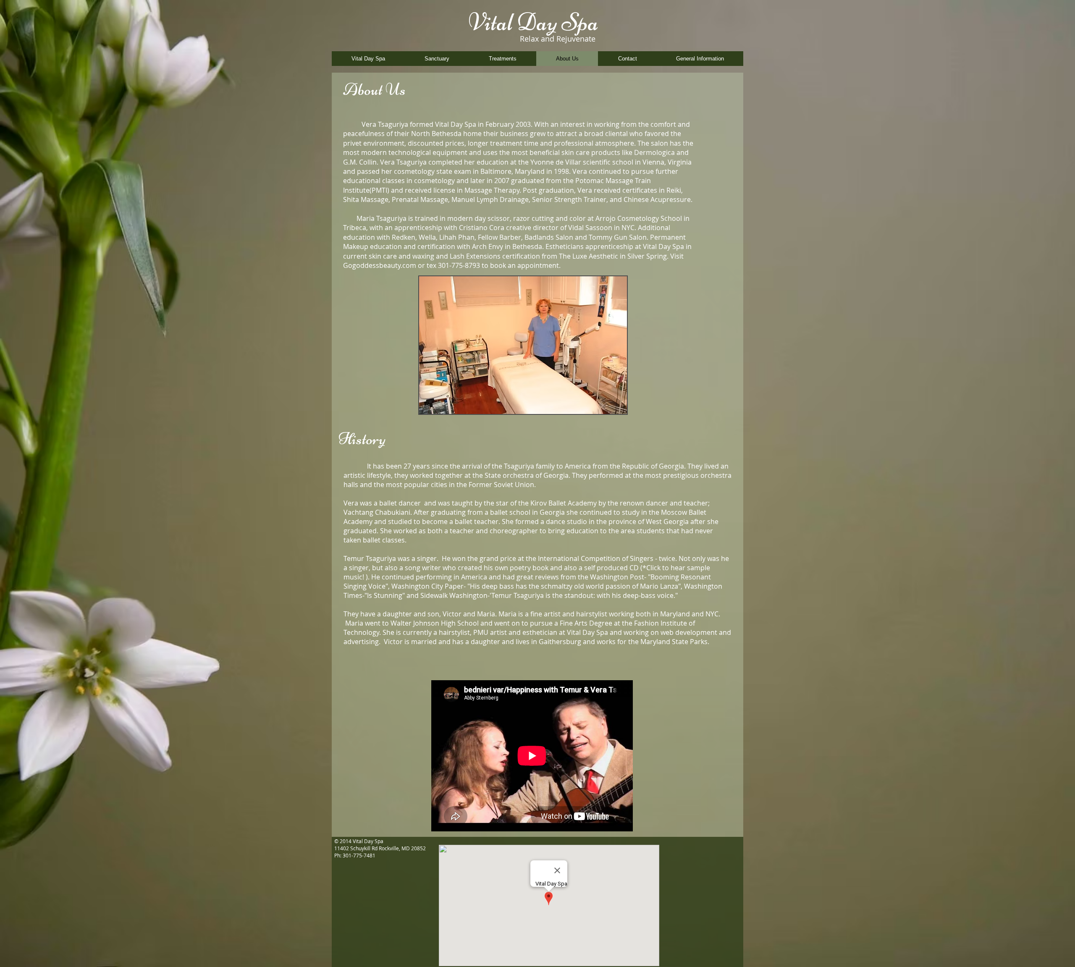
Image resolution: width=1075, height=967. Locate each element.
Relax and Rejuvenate (557, 39)
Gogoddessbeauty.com (379, 265)
